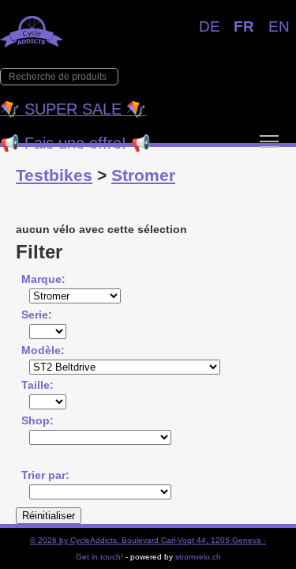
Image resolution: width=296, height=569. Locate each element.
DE (209, 26)
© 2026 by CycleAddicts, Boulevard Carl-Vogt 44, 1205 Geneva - (148, 540)
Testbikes (54, 175)
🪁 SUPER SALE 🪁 (73, 109)
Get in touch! (99, 556)
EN (279, 26)
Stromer (143, 175)
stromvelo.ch (198, 556)
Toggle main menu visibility (269, 141)
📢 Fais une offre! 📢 (75, 143)
